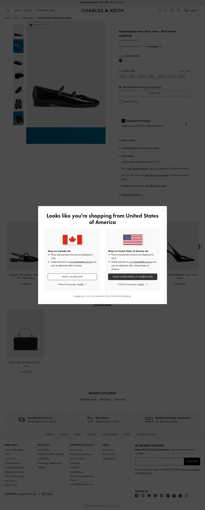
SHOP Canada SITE (72, 276)
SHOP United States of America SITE (133, 276)
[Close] (163, 210)
